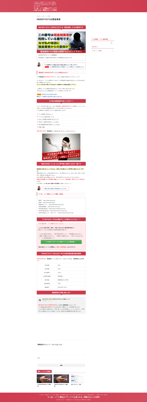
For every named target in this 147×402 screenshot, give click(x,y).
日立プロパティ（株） (76, 384)
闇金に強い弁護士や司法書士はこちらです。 (55, 188)
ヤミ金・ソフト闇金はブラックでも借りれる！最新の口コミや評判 (74, 397)
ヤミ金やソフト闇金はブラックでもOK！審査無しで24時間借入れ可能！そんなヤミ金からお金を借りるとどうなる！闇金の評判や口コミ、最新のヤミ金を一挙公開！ (73, 394)
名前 (39, 358)
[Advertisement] (61, 326)
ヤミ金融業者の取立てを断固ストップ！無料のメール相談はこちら (66, 67)
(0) (65, 57)
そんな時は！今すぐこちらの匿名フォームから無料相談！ (60, 242)
